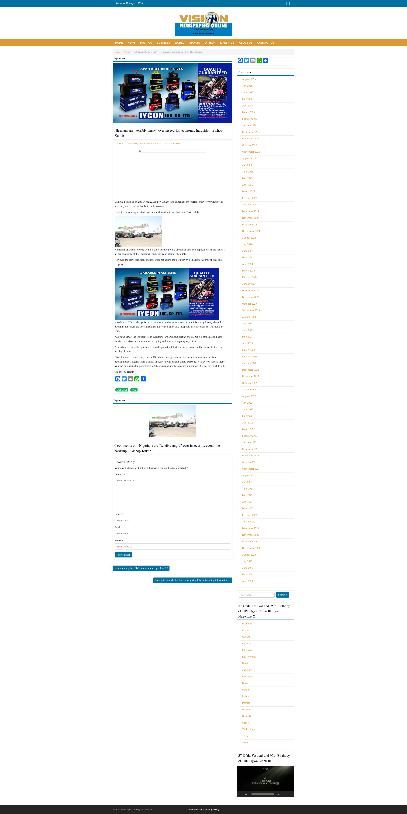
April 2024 (247, 264)
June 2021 (247, 488)
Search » (282, 594)
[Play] (241, 794)
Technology (248, 729)
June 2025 (247, 171)
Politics (146, 42)
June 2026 (247, 92)
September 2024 (251, 231)
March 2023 (248, 350)
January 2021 (249, 521)
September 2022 (251, 389)
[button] (265, 781)
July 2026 (247, 85)
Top (134, 390)
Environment (249, 656)
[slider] (263, 794)
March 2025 (248, 191)
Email (118, 527)
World (180, 42)
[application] (265, 781)
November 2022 (250, 376)
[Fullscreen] (289, 794)
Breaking (122, 390)
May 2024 (247, 257)
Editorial (246, 643)
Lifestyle (227, 42)
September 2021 (251, 468)
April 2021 (247, 501)
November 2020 (250, 534)
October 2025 (249, 145)
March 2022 (248, 429)
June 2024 (247, 251)
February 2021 (249, 515)
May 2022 (247, 416)
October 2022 (249, 383)
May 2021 (247, 495)
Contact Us (265, 42)
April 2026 (247, 105)
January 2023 (249, 363)
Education (247, 650)
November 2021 (250, 455)
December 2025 (250, 132)
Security (246, 716)
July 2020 (247, 561)
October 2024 (249, 224)
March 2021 (248, 508)
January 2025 (249, 204)
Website (119, 540)
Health (245, 663)
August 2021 (249, 475)
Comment (121, 474)
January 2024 (249, 283)
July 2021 (247, 482)
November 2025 (250, 138)
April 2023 (247, 343)
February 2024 (249, 277)
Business (163, 42)
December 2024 (250, 211)
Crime (141, 143)
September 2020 (251, 548)
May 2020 (247, 574)
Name (119, 514)
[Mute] (284, 794)
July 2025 (247, 165)
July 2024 (247, 244)
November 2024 (250, 217)
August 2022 (249, 396)
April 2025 (247, 184)
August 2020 (249, 554)
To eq (245, 736)
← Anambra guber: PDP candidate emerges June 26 (141, 568)
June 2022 (247, 409)
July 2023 (247, 323)
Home (119, 42)
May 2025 (247, 178)
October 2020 (249, 541)
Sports (194, 42)
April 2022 (247, 422)
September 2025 (251, 151)
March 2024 (248, 270)
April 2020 (247, 581)
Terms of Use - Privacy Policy (203, 809)
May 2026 (247, 99)
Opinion (210, 42)
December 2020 (250, 528)
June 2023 (247, 330)
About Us (245, 42)
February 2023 (249, 356)
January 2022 (249, 442)
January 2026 (249, 125)
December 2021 (250, 449)
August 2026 (249, 79)
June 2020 (247, 568)
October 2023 (249, 303)
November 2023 (250, 297)
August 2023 (249, 317)
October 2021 (249, 462)
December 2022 (250, 369)
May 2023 (247, 336)
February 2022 (249, 435)
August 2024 (249, 237)
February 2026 (249, 118)
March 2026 (248, 112)
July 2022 (247, 402)
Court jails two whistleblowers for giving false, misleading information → (192, 580)
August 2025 (249, 158)
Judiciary (247, 670)
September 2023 (251, 310)
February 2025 (249, 198)
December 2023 (250, 290)
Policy (245, 696)
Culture (246, 636)
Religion (246, 709)
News (131, 42)
